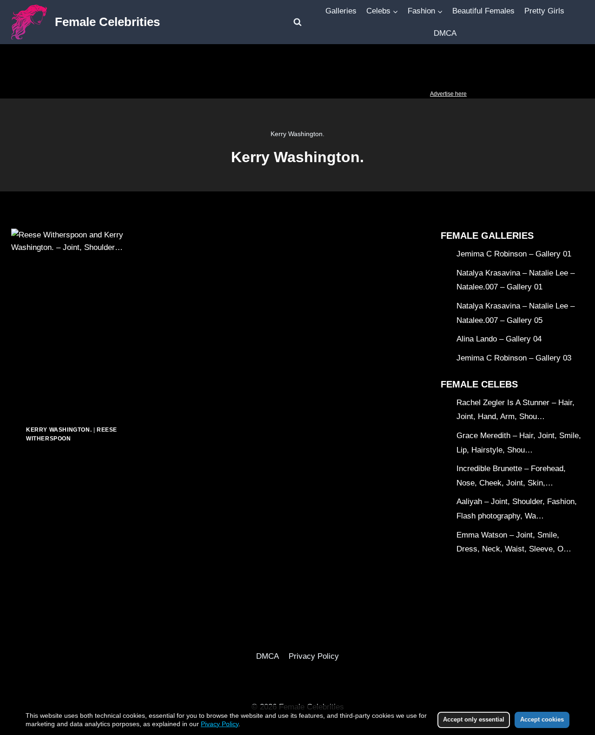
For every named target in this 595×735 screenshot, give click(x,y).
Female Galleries (487, 235)
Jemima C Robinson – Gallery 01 (513, 253)
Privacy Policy (314, 656)
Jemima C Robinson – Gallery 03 (513, 358)
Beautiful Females (483, 11)
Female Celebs (479, 384)
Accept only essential (473, 719)
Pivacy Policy (219, 724)
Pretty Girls (544, 11)
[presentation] (72, 320)
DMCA (445, 33)
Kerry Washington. (59, 430)
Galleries (341, 11)
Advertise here (448, 94)
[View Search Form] (297, 22)
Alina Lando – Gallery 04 (499, 339)
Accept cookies (542, 719)
